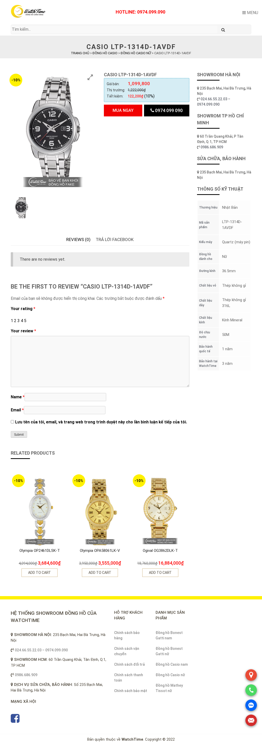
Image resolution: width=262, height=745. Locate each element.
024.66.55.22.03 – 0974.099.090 (41, 650)
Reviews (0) (78, 239)
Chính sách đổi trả (129, 664)
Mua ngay (123, 110)
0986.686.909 (212, 147)
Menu (252, 12)
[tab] (78, 239)
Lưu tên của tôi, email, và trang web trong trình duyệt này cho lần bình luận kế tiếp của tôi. (101, 422)
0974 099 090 (168, 110)
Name (18, 397)
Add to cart (39, 573)
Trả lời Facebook (115, 239)
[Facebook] (15, 721)
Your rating (23, 308)
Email (17, 410)
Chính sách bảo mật (130, 691)
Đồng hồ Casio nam (172, 664)
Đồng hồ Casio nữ (170, 675)
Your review (23, 330)
